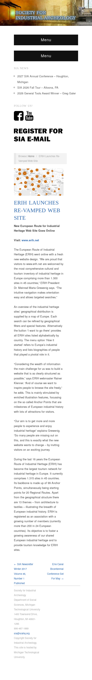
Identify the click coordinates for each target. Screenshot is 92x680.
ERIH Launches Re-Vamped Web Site (37, 210)
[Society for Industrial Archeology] (46, 14)
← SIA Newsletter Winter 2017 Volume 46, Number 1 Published (23, 573)
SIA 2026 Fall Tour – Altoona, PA (37, 87)
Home (31, 156)
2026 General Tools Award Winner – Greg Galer (46, 93)
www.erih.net (30, 240)
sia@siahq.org (22, 633)
